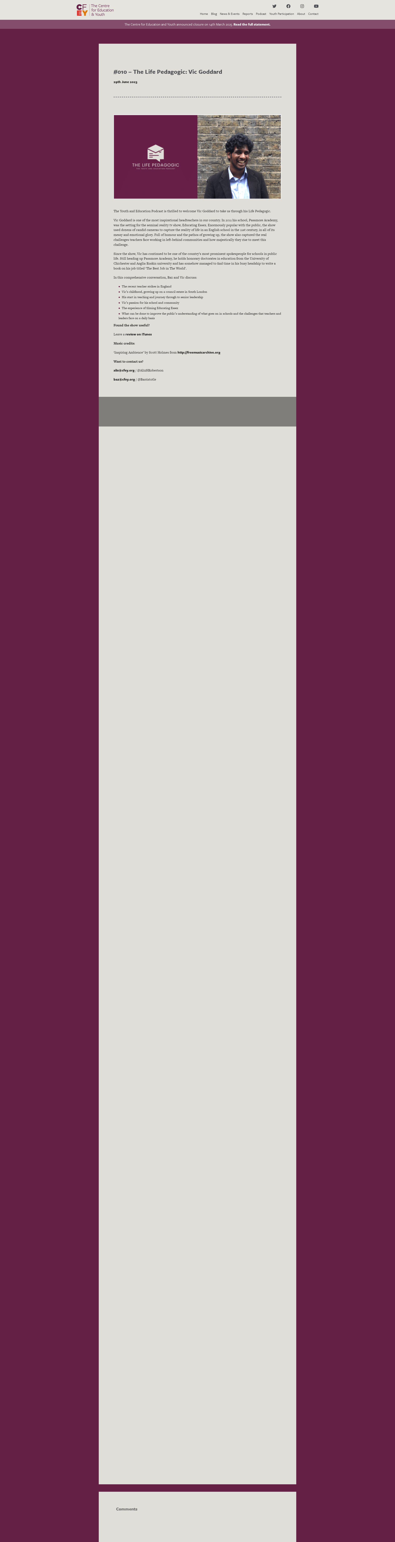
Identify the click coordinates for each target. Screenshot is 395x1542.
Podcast (261, 13)
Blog (214, 13)
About (301, 13)
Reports (248, 13)
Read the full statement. (252, 24)
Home (204, 13)
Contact (313, 13)
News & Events (229, 13)
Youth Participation (281, 13)
